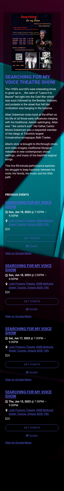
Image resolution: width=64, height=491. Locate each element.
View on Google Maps (18, 253)
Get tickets (32, 238)
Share (34, 246)
